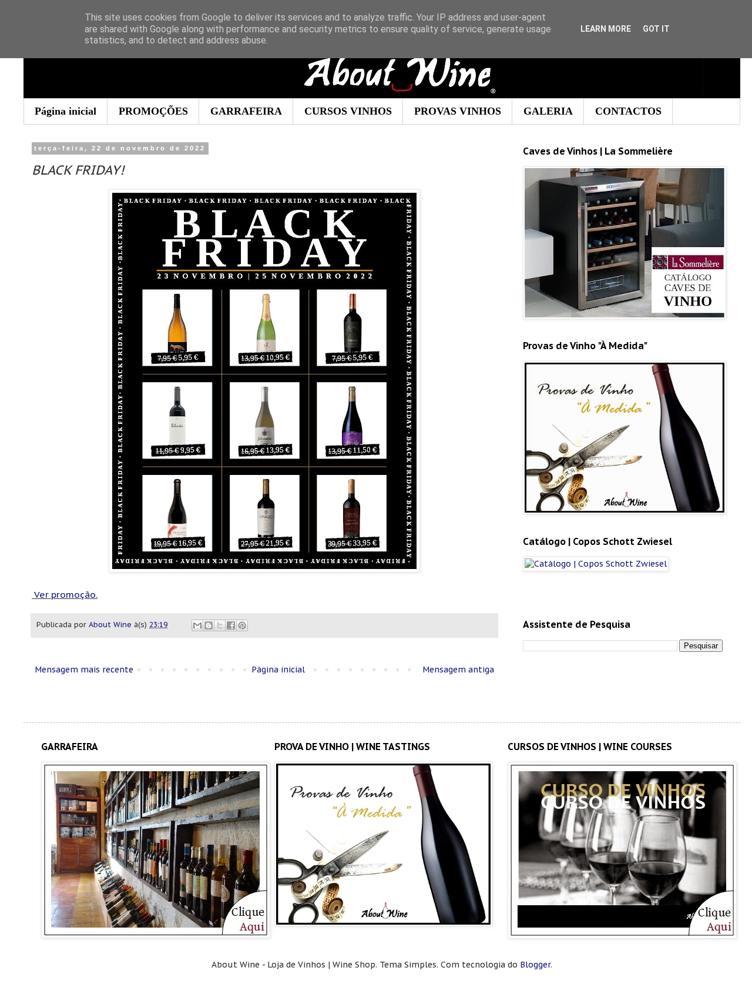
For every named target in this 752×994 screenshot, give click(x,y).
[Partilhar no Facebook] (231, 625)
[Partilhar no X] (220, 625)
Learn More (605, 29)
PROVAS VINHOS (457, 111)
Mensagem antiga (458, 669)
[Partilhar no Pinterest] (242, 625)
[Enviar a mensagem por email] (197, 625)
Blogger (535, 964)
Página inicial (65, 111)
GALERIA (548, 111)
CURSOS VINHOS (348, 111)
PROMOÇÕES (153, 111)
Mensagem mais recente (84, 669)
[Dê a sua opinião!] (208, 625)
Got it (656, 29)
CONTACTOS (628, 111)
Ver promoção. (66, 594)
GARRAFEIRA (246, 111)
